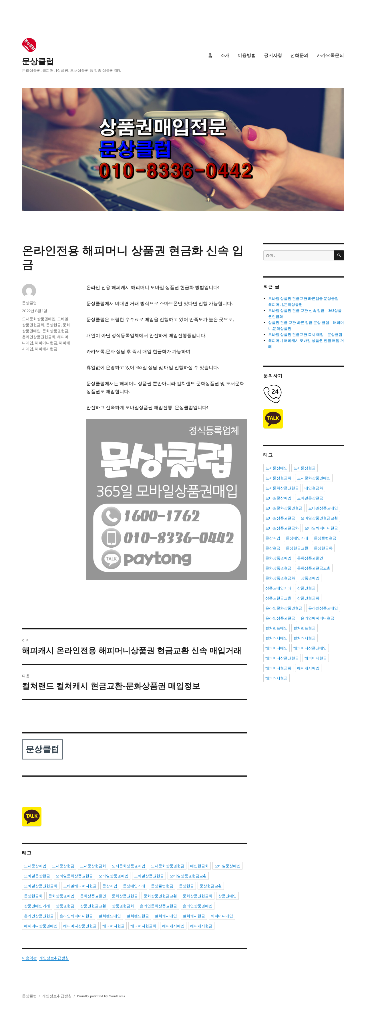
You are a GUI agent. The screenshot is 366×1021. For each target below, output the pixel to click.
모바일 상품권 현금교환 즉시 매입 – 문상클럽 (305, 334)
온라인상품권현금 (39, 916)
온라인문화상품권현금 (158, 906)
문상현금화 (33, 896)
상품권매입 (227, 896)
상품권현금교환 (93, 906)
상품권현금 (65, 906)
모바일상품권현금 (149, 876)
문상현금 (53, 324)
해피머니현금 (46, 342)
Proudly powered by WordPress (101, 995)
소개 (225, 55)
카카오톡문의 (330, 55)
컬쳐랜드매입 (110, 916)
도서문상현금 (63, 866)
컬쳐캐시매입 (166, 916)
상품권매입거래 (37, 906)
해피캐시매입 (173, 926)
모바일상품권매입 (113, 876)
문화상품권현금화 (197, 896)
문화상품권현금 (55, 330)
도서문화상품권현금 (167, 866)
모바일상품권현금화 (40, 886)
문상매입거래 (134, 886)
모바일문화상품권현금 (74, 876)
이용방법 (247, 55)
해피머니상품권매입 (40, 926)
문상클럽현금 (162, 886)
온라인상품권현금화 (38, 336)
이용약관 (29, 957)
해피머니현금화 (143, 926)
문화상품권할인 (93, 896)
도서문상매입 (35, 866)
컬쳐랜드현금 (138, 916)
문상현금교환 (211, 886)
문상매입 (109, 886)
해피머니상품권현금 (80, 926)
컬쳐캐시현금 (194, 916)
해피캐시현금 (46, 348)
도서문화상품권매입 (38, 318)
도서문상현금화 (93, 866)
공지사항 (273, 55)
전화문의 (299, 55)
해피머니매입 (222, 916)
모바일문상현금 (37, 876)
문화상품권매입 (61, 896)
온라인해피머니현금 (76, 916)
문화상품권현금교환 (160, 896)
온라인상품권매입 (197, 906)
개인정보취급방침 (54, 957)
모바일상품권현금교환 (188, 876)
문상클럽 (38, 61)
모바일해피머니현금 (80, 886)
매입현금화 (199, 866)
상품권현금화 (123, 906)
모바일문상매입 (227, 866)
